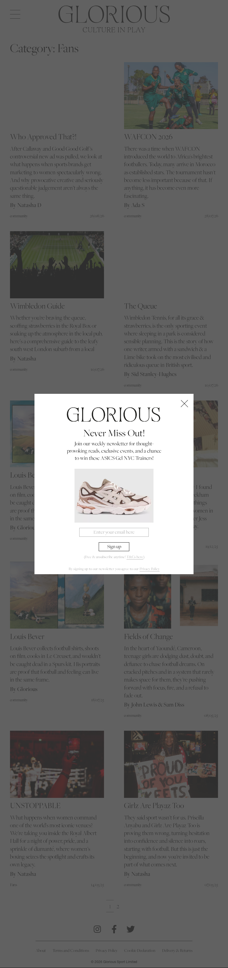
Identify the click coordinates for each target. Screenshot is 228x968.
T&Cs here (135, 556)
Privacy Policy (150, 568)
